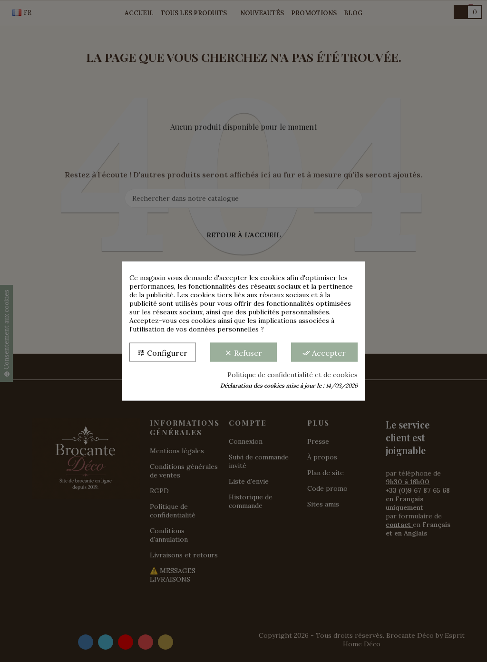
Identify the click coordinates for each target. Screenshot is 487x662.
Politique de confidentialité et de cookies (292, 374)
